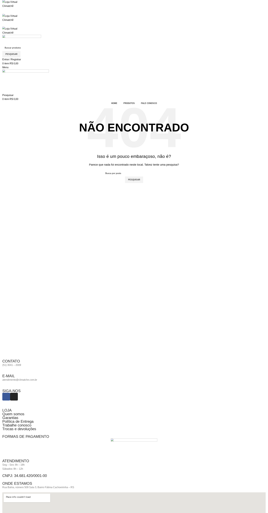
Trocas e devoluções (19, 429)
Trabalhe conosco (16, 425)
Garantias (10, 418)
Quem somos (13, 414)
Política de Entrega (18, 421)
